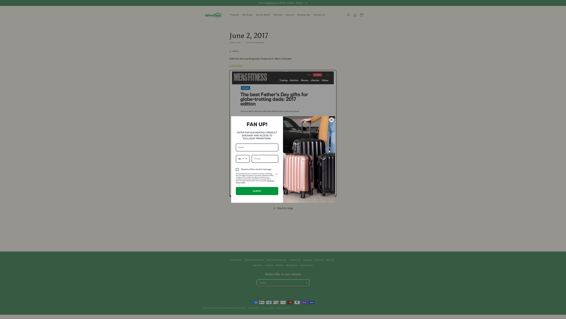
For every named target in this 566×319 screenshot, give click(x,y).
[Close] (331, 119)
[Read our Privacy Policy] (276, 174)
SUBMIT (257, 191)
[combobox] (243, 159)
